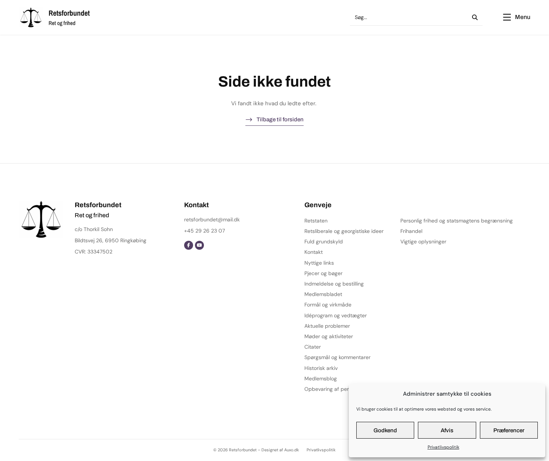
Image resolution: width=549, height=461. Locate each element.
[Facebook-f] (188, 245)
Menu (522, 17)
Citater (312, 346)
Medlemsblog (320, 378)
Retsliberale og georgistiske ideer (344, 231)
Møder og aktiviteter (328, 336)
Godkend (385, 430)
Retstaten (316, 220)
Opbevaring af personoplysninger (344, 389)
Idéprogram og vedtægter (335, 315)
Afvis (447, 430)
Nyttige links (319, 262)
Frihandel (411, 231)
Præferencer (508, 430)
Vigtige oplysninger (423, 241)
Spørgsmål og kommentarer (337, 357)
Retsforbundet (69, 13)
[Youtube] (199, 245)
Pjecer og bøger (323, 273)
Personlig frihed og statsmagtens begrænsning (456, 220)
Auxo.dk (291, 449)
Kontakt (313, 252)
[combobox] (406, 17)
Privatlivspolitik (443, 447)
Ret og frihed (62, 23)
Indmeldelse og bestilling (334, 283)
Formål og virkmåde (327, 304)
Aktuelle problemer (327, 326)
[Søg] (473, 17)
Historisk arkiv (321, 368)
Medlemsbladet (323, 294)
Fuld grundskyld (323, 241)
